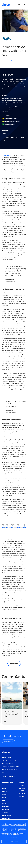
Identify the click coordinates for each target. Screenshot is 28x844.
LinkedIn (21, 785)
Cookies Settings (14, 837)
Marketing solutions (7, 763)
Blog (3, 772)
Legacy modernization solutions (11, 766)
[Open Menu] (24, 4)
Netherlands (5, 806)
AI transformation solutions (10, 760)
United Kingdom (6, 815)
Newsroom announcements (10, 769)
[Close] (26, 821)
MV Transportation (7, 155)
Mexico (4, 803)
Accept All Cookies (14, 841)
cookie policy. (16, 834)
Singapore (5, 812)
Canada (4, 788)
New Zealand (5, 809)
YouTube (21, 796)
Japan (3, 800)
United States (6, 818)
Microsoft (15, 191)
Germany (4, 794)
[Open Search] (19, 4)
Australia (4, 785)
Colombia (4, 791)
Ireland (4, 797)
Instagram (22, 793)
